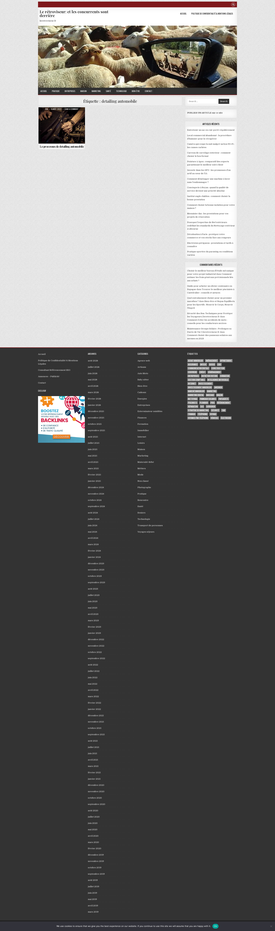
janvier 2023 (94, 633)
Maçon (219, 395)
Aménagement (211, 360)
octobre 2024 (95, 500)
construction (218, 368)
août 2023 (93, 589)
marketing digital (196, 395)
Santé (108, 91)
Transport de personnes (150, 525)
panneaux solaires (208, 398)
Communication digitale (198, 368)
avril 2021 (93, 760)
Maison (83, 91)
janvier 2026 (94, 405)
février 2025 (94, 474)
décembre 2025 (96, 411)
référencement (223, 402)
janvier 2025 (94, 481)
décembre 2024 (96, 487)
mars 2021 (93, 766)
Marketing (96, 91)
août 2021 (93, 741)
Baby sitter (143, 379)
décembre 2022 (96, 639)
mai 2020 (92, 829)
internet (192, 383)
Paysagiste (223, 398)
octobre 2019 (94, 867)
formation (224, 375)
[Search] (233, 4)
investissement (205, 383)
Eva (46, 109)
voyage (213, 414)
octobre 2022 (95, 652)
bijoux (212, 364)
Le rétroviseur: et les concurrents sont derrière (74, 13)
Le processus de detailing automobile (62, 146)
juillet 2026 (93, 367)
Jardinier (218, 387)
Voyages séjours (146, 532)
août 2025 (93, 437)
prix (212, 402)
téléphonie (202, 414)
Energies (142, 399)
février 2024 (94, 551)
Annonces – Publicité (48, 376)
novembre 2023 (96, 570)
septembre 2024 (96, 506)
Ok (215, 926)
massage (210, 395)
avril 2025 (93, 462)
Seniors (141, 513)
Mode (140, 474)
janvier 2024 (94, 557)
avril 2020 (93, 836)
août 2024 (93, 513)
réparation (193, 406)
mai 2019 (92, 899)
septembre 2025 (96, 430)
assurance (192, 364)
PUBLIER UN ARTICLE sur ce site (205, 113)
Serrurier (210, 406)
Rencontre (143, 500)
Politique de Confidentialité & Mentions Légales (212, 13)
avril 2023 (93, 614)
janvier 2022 (94, 709)
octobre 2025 (95, 424)
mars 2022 (93, 696)
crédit (202, 372)
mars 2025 (93, 468)
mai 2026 (92, 379)
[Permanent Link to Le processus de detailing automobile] (62, 125)
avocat (203, 364)
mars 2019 (93, 912)
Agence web (144, 360)
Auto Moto (62, 115)
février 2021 (94, 772)
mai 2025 (92, 456)
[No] (271, 926)
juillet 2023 (93, 595)
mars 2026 (93, 392)
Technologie (121, 91)
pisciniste (192, 402)
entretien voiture (209, 375)
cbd (219, 364)
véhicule (214, 417)
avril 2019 (93, 905)
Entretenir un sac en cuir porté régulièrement (211, 130)
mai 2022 (92, 684)
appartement (226, 360)
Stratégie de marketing (198, 410)
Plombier (204, 402)
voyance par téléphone (198, 417)
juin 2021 (92, 753)
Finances (142, 417)
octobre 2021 (94, 728)
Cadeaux (142, 392)
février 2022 (94, 703)
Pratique (56, 91)
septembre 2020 (96, 804)
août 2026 (93, 360)
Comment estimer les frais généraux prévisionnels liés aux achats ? (210, 277)
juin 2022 (92, 677)
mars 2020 (93, 842)
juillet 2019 (93, 886)
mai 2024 (92, 532)
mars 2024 (93, 544)
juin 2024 (92, 525)
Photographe (144, 487)
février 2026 (94, 399)
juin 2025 (92, 449)
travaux (191, 414)
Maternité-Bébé (146, 462)
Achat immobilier (195, 360)
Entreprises (70, 91)
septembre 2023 (96, 582)
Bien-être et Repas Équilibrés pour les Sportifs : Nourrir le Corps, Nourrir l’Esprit (211, 304)
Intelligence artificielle (218, 379)
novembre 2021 (96, 722)
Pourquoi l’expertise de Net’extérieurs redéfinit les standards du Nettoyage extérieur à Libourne (211, 225)
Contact (148, 91)
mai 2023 (92, 608)
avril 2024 (93, 538)
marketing (211, 391)
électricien (226, 417)
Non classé (143, 481)
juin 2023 (92, 601)
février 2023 (94, 627)
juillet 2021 (93, 747)
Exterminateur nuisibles (150, 411)
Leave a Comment (71, 109)
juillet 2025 (93, 443)
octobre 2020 (95, 798)
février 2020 (94, 848)
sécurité (215, 410)
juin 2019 (92, 893)
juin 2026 (92, 373)
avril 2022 (93, 690)
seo (202, 406)
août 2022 (93, 665)
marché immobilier (196, 391)
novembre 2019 (96, 861)
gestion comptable (196, 379)
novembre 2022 (96, 646)
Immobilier (143, 430)
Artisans (142, 367)
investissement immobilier (200, 387)
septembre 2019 (96, 874)
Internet (142, 437)
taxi (223, 410)
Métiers (142, 468)
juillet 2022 (93, 671)
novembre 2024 (96, 494)
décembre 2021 (96, 715)
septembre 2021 (96, 734)
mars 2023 (93, 620)
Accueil (183, 13)
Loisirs (141, 443)
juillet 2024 (93, 519)
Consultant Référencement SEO (54, 370)
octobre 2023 (95, 576)
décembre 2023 (96, 563)
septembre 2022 (96, 658)
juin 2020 (93, 823)
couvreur (192, 372)
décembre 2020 (96, 785)
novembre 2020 (96, 791)
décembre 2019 (96, 855)
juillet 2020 (94, 817)
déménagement (214, 372)
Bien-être (136, 91)
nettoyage (192, 398)
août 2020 (93, 810)
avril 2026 (93, 386)
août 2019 (93, 880)
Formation (143, 424)
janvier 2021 (94, 779)
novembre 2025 (96, 417)
